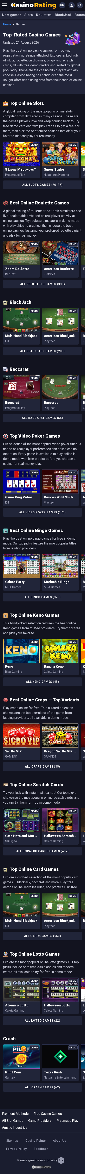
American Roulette (59, 269)
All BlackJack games (42, 351)
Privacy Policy (16, 1149)
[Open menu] (4, 5)
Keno (9, 666)
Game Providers (40, 1121)
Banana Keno (54, 666)
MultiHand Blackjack (21, 336)
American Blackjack (59, 336)
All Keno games (42, 681)
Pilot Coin (13, 1072)
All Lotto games (42, 1020)
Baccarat (12, 403)
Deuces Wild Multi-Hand (60, 497)
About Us (59, 1140)
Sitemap (12, 1140)
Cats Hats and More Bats (21, 836)
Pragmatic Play (67, 1121)
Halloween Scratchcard (60, 836)
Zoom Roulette (17, 269)
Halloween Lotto (57, 1005)
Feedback (41, 1149)
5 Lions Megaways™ (20, 169)
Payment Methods (15, 1114)
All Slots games (42, 184)
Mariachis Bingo (57, 582)
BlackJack (63, 15)
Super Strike (54, 169)
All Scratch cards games (42, 851)
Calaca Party (15, 582)
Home (7, 24)
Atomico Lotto (16, 1005)
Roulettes (44, 15)
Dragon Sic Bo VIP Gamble (60, 751)
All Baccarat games (42, 418)
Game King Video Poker (21, 497)
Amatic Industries (14, 1128)
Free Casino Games (48, 1114)
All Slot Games (12, 1121)
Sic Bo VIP (13, 751)
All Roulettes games (42, 284)
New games (11, 15)
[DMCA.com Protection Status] (41, 1167)
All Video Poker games (42, 512)
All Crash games (42, 1087)
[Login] (71, 5)
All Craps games (42, 766)
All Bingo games (43, 597)
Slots (28, 15)
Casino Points (35, 1140)
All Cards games (42, 936)
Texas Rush (53, 1072)
